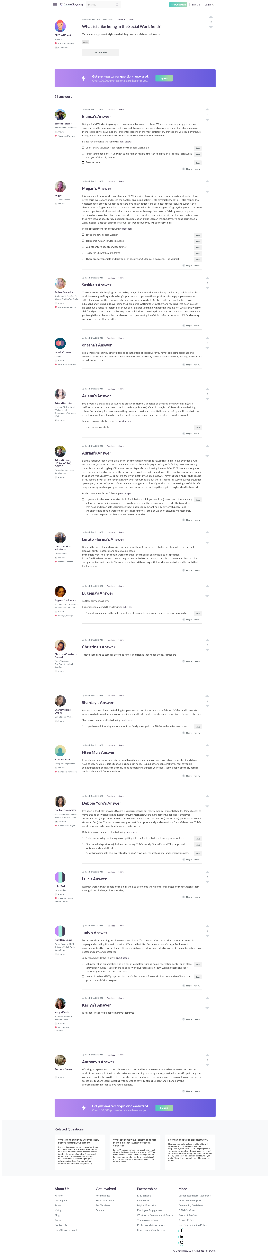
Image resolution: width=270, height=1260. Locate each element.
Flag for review (191, 168)
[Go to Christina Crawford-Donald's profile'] (61, 646)
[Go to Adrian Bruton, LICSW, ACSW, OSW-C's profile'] (61, 452)
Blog (57, 1215)
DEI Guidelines (186, 1210)
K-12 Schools (144, 1195)
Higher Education (147, 1205)
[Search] (117, 4)
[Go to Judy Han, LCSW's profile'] (61, 931)
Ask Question (178, 4)
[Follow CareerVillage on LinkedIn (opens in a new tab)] (181, 1237)
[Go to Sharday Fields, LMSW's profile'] (61, 701)
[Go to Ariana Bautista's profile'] (61, 395)
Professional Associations (151, 1225)
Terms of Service (187, 1215)
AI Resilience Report (189, 1200)
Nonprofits (143, 1200)
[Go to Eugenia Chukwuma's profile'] (61, 592)
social (85, 42)
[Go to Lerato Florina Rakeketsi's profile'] (61, 538)
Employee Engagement (150, 1210)
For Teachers (103, 1205)
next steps (125, 141)
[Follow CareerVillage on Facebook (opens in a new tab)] (181, 1231)
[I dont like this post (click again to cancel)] (210, 26)
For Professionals (105, 1200)
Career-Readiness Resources (194, 1195)
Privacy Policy (186, 1220)
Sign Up (196, 4)
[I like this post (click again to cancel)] (210, 17)
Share (130, 19)
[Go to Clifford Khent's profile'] (61, 27)
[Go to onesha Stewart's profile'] (61, 344)
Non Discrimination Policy (192, 1225)
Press (58, 1220)
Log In (208, 4)
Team (58, 1205)
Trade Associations (147, 1220)
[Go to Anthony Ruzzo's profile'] (61, 1061)
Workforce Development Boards (155, 1215)
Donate (100, 1210)
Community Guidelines (190, 1205)
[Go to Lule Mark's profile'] (61, 878)
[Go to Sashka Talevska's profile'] (61, 284)
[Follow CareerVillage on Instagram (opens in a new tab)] (181, 1243)
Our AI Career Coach (66, 1229)
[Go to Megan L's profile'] (61, 187)
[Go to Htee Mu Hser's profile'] (61, 751)
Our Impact (61, 1200)
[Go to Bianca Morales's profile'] (61, 115)
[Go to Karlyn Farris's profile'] (61, 1004)
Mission (59, 1195)
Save (198, 148)
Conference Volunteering (151, 1229)
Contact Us (61, 1225)
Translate (120, 19)
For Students (103, 1195)
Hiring (58, 1210)
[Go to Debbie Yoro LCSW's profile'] (61, 802)
